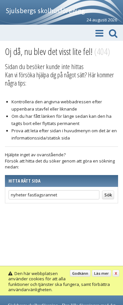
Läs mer (101, 273)
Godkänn (80, 273)
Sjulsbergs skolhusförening (45, 10)
